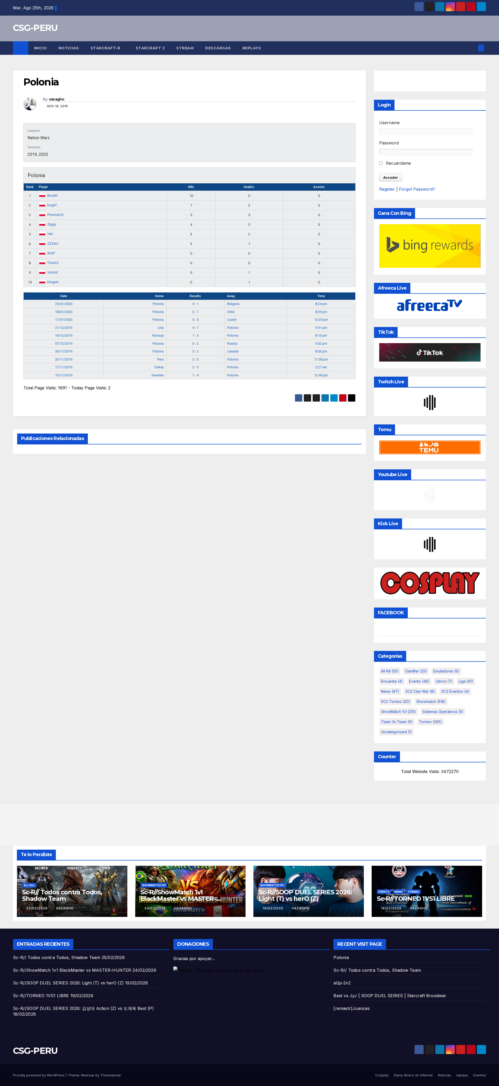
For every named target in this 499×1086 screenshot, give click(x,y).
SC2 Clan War (420, 691)
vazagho (56, 99)
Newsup (87, 1075)
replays (251, 48)
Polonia (158, 304)
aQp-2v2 (341, 982)
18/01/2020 (63, 312)
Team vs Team (397, 721)
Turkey (159, 367)
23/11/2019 (63, 359)
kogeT (52, 205)
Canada (233, 351)
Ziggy (51, 224)
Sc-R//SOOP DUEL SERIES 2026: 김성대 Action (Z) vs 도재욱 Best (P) (83, 1008)
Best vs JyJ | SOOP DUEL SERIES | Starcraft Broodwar (389, 995)
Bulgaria (233, 304)
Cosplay (382, 1075)
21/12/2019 (63, 328)
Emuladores (446, 671)
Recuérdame (398, 163)
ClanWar (416, 671)
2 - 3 (195, 359)
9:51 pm (321, 328)
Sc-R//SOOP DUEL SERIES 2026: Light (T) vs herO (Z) (305, 895)
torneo (430, 721)
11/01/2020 (63, 320)
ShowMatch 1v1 (398, 711)
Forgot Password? (417, 189)
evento (419, 681)
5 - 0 (195, 320)
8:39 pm (321, 312)
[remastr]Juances (351, 1008)
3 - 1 (195, 312)
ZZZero (52, 243)
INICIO (40, 48)
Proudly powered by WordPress (39, 1075)
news (390, 691)
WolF (51, 253)
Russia (232, 343)
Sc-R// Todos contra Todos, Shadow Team (62, 895)
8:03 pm (321, 351)
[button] (472, 48)
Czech (232, 320)
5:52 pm (321, 343)
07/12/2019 (63, 343)
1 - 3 (195, 335)
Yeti (50, 234)
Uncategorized (396, 732)
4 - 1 (195, 304)
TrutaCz (53, 263)
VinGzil (52, 272)
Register (387, 189)
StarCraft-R (105, 48)
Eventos (479, 1075)
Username (389, 122)
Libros (444, 681)
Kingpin (53, 282)
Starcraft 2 (150, 48)
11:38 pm (321, 359)
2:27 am (321, 367)
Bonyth (52, 195)
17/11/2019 (63, 367)
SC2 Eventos (455, 691)
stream (185, 48)
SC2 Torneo (395, 701)
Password (389, 142)
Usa (161, 328)
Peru (160, 359)
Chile (230, 312)
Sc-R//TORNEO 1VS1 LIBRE (415, 898)
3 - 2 (195, 343)
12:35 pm (321, 320)
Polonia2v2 (55, 215)
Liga (466, 681)
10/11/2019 (63, 375)
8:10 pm (321, 335)
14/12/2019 (63, 335)
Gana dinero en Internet (413, 1075)
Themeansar (110, 1075)
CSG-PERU (35, 27)
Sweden (158, 375)
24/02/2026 (156, 908)
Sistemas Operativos (442, 711)
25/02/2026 (37, 908)
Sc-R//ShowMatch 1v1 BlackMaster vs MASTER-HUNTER (178, 898)
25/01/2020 (63, 304)
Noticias (68, 48)
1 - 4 (195, 375)
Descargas (218, 48)
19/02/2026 (273, 908)
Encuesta (392, 681)
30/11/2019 (63, 351)
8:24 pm (321, 304)
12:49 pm (321, 375)
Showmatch (431, 701)
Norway (158, 335)
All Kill (390, 671)
